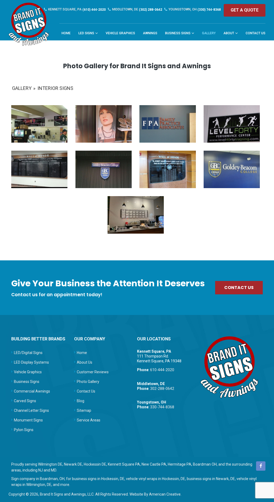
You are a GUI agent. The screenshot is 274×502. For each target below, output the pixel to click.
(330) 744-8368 (195, 9)
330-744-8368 (162, 407)
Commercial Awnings (32, 391)
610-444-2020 (162, 370)
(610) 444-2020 (77, 9)
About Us (84, 362)
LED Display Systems (31, 362)
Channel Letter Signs (31, 410)
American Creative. (165, 494)
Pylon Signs (23, 430)
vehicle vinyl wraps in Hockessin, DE (155, 479)
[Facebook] (260, 466)
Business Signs (26, 381)
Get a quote (244, 10)
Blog (80, 401)
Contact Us (86, 391)
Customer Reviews (93, 372)
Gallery (22, 88)
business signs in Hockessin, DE (98, 479)
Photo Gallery (88, 381)
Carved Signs (25, 401)
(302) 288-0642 (137, 9)
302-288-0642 (162, 388)
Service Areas (88, 420)
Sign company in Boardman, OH (37, 479)
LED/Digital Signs (28, 353)
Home (82, 353)
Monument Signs (28, 420)
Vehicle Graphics (28, 372)
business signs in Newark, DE (211, 479)
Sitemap (84, 410)
